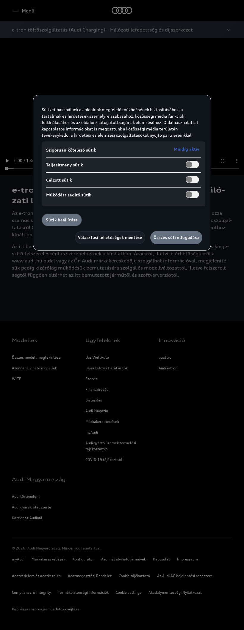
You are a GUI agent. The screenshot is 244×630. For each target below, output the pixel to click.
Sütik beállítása (61, 220)
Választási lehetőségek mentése (110, 237)
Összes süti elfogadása (176, 237)
